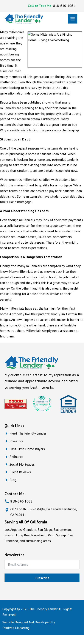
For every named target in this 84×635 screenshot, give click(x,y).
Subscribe (42, 578)
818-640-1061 (64, 5)
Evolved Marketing (16, 628)
